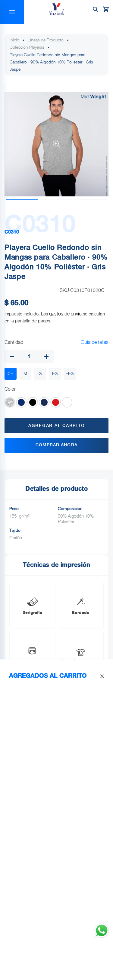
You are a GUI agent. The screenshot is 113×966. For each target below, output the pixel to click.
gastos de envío (65, 314)
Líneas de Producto (46, 40)
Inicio (14, 40)
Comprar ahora (56, 445)
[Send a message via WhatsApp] (101, 930)
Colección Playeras (27, 47)
